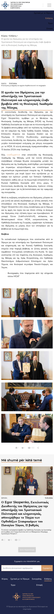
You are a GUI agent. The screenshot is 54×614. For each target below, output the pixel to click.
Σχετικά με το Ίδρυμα (19, 579)
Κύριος (5, 579)
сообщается (13, 155)
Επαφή (39, 585)
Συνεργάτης (37, 579)
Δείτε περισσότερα (27, 550)
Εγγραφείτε (47, 568)
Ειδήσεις (48, 579)
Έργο (13, 585)
